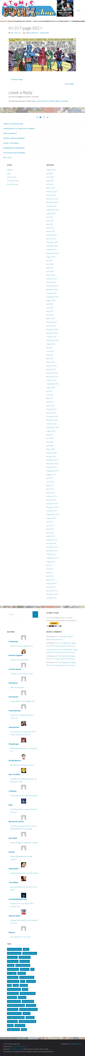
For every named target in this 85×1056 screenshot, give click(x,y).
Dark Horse (24, 969)
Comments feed (13, 181)
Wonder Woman (13, 1029)
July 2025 (49, 217)
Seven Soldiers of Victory (28, 1009)
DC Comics (11, 973)
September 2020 (52, 427)
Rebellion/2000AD (14, 1001)
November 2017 (52, 551)
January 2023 (51, 326)
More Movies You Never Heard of (22, 765)
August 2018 (50, 518)
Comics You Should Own (13, 124)
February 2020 (51, 453)
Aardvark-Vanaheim (14, 949)
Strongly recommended (16, 1017)
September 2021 (52, 384)
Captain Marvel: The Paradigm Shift (22, 701)
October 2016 (51, 598)
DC (32, 969)
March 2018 (50, 536)
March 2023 (50, 318)
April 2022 (50, 358)
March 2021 (50, 406)
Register (10, 170)
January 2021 (51, 413)
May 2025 (49, 224)
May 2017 (49, 572)
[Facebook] (37, 117)
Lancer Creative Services (19, 1046)
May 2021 (49, 398)
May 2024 (49, 268)
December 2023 (52, 286)
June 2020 (50, 438)
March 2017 (50, 580)
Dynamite (21, 973)
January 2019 (51, 500)
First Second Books (26, 977)
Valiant (10, 1025)
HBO (22, 981)
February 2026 (51, 191)
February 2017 (51, 583)
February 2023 (51, 322)
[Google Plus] (44, 117)
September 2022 (52, 340)
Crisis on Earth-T (10, 133)
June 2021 (50, 395)
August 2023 (50, 300)
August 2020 (50, 431)
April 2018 (50, 533)
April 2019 (50, 489)
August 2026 (50, 170)
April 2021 (50, 402)
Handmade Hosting (16, 1049)
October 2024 (51, 250)
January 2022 (51, 369)
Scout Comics (12, 1009)
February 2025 (51, 235)
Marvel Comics (13, 993)
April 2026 (50, 184)
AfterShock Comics (29, 953)
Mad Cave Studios (14, 989)
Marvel (25, 989)
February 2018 (51, 540)
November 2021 (52, 377)
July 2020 (49, 435)
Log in (9, 173)
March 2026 (50, 188)
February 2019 (51, 496)
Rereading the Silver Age (16, 1005)
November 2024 (52, 246)
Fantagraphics (12, 977)
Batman (10, 965)
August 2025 (50, 213)
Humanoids (31, 981)
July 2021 (49, 391)
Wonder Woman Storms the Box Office (24, 873)
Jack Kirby (24, 985)
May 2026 (49, 181)
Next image (69, 84)
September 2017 (52, 558)
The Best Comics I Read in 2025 (21, 674)
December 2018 (52, 504)
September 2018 (52, 514)
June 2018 (50, 525)
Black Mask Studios (22, 965)
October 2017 (51, 554)
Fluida (71, 1044)
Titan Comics (12, 1021)
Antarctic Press (25, 957)
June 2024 (50, 264)
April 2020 (50, 445)
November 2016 (52, 594)
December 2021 (52, 373)
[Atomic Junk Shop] (37, 8)
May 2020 (49, 442)
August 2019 (50, 474)
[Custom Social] (47, 117)
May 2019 (49, 485)
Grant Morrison (13, 981)
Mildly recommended (28, 993)
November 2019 (52, 464)
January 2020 (51, 456)
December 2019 (52, 460)
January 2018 (51, 543)
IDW (9, 985)
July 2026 (49, 173)
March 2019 (50, 493)
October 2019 (51, 467)
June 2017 (50, 569)
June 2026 (50, 177)
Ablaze (26, 949)
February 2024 (51, 279)
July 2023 (49, 304)
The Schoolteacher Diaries (14, 153)
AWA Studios (25, 961)
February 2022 (51, 366)
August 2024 (50, 257)
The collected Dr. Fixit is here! (20, 937)
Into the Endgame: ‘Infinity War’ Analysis (24, 843)
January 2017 (51, 587)
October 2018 (51, 511)
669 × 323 (14, 33)
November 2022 (52, 333)
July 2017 (49, 565)
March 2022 (50, 362)
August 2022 (50, 344)
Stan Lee (26, 1013)
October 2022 (51, 337)
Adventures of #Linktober (19, 660)
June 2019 (50, 482)
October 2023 (51, 293)
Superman (30, 1017)
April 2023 (50, 315)
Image (16, 985)
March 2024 (50, 275)
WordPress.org (12, 184)
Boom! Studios (13, 969)
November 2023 (52, 289)
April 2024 (50, 271)
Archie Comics (13, 961)
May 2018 (49, 529)
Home (79, 10)
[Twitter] (40, 117)
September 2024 (52, 253)
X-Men (24, 1029)
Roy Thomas (31, 1005)
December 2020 (52, 416)
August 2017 (50, 562)
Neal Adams (12, 997)
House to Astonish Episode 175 (21, 646)
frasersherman (51, 649)
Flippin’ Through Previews (14, 138)
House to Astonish (11, 143)
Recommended (28, 1001)
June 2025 (50, 221)
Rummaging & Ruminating (14, 148)
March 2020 (50, 449)
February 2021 (51, 409)
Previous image (17, 79)
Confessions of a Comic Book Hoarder (19, 129)
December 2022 (52, 329)
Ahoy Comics (12, 957)
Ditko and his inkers (17, 687)
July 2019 (49, 478)
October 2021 (51, 380)
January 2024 (51, 282)
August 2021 (50, 387)
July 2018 (49, 522)
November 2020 (52, 420)
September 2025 (52, 210)
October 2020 (51, 424)
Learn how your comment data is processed (52, 101)
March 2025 (50, 231)
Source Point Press (14, 1013)
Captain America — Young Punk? (37, 33)
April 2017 (50, 576)
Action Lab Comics (14, 953)
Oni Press (22, 997)
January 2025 (51, 239)
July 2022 (49, 347)
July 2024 (49, 260)
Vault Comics (20, 1025)
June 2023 (50, 308)
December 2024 (52, 242)
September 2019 (52, 471)
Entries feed (11, 177)
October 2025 (51, 206)
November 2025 (52, 202)
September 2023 (52, 297)
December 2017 (52, 547)
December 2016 (52, 591)
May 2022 (49, 355)
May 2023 (49, 311)
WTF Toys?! (7, 158)
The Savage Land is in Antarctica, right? (23, 795)
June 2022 (50, 351)
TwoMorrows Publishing (27, 1021)
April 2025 (50, 228)
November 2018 (52, 507)
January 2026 (51, 195)
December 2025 (52, 199)
